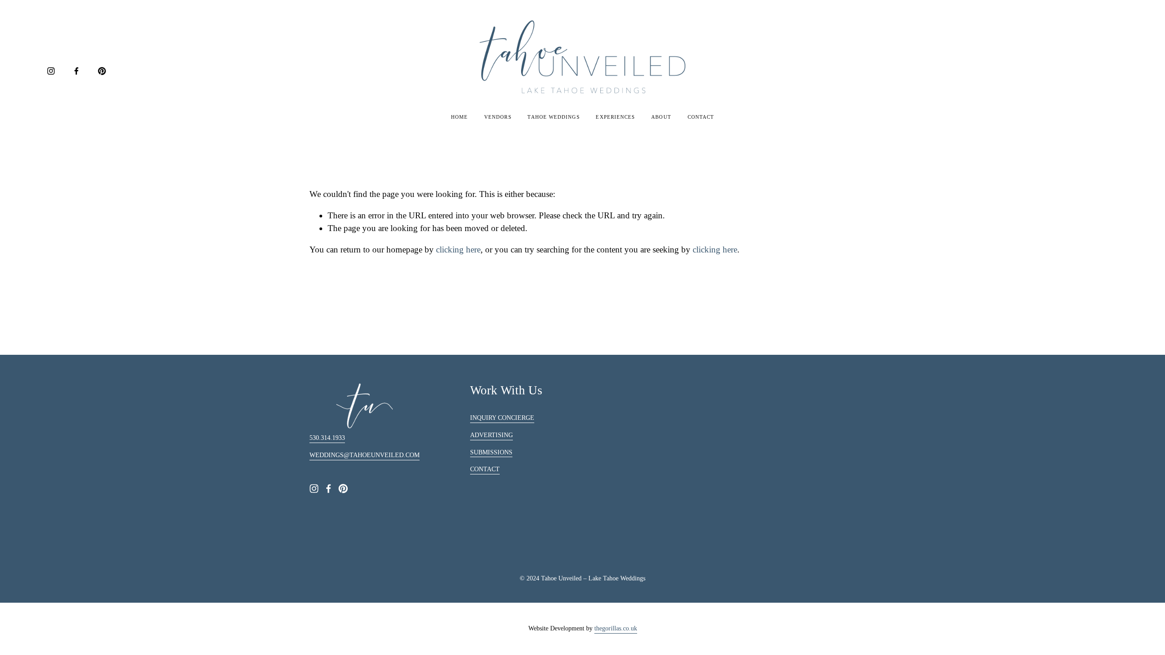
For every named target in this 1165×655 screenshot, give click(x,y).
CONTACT (485, 469)
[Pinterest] (101, 71)
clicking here (458, 249)
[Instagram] (51, 71)
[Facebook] (76, 71)
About (661, 117)
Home (459, 117)
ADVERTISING (491, 435)
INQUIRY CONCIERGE (502, 417)
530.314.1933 (327, 437)
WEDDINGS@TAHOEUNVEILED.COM (364, 455)
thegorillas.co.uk (615, 628)
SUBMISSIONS (491, 452)
